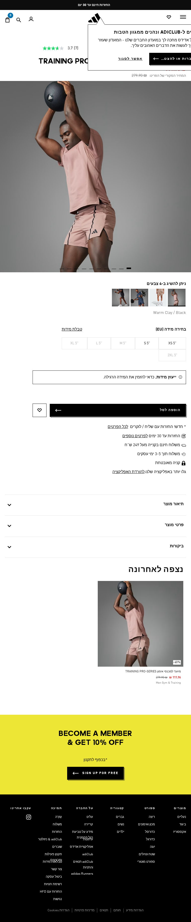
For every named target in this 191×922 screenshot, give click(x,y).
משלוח (57, 824)
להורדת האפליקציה (128, 472)
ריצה (152, 817)
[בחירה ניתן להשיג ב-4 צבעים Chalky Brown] (158, 297)
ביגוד (182, 824)
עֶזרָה (58, 817)
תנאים (104, 910)
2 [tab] (121, 266)
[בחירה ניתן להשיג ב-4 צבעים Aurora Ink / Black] (139, 297)
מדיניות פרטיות (85, 910)
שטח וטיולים (147, 854)
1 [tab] (129, 266)
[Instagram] (28, 817)
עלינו (90, 817)
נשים (121, 824)
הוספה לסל (170, 410)
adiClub (87, 854)
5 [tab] (99, 266)
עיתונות (88, 839)
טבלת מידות (72, 330)
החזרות (57, 832)
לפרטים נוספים (135, 436)
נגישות (57, 899)
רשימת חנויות (53, 884)
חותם (117, 910)
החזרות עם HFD (51, 891)
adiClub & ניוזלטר (50, 839)
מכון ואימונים (146, 824)
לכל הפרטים (118, 427)
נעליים (181, 817)
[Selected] (177, 297)
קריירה (88, 824)
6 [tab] (91, 266)
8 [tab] (76, 266)
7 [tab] (84, 266)
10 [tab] (61, 266)
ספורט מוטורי (146, 861)
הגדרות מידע (134, 910)
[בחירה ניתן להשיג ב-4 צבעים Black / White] (121, 297)
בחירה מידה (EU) (171, 330)
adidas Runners (82, 873)
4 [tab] (106, 266)
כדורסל (150, 832)
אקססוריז (179, 832)
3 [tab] (114, 266)
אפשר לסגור (130, 59)
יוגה (152, 847)
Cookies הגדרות (58, 910)
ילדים (120, 832)
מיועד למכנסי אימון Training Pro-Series (153, 671)
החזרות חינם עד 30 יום (94, 5)
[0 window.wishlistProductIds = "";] (169, 17)
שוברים (57, 847)
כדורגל (150, 839)
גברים (120, 817)
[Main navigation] (183, 17)
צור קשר (56, 869)
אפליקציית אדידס (81, 847)
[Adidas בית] (95, 18)
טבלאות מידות (52, 861)
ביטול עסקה (54, 876)
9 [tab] (69, 266)
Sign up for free (100, 773)
